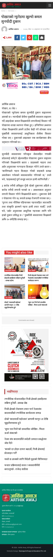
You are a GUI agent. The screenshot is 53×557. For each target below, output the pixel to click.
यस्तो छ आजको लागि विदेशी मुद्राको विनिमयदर (25, 459)
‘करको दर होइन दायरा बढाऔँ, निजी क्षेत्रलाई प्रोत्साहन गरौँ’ (24, 451)
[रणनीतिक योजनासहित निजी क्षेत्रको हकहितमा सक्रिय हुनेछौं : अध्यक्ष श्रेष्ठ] (14, 264)
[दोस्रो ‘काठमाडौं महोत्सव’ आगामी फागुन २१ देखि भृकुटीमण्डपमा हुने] (14, 291)
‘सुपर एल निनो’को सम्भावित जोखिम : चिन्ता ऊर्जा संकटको (24, 431)
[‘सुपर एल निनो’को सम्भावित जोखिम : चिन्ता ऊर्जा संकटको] (38, 291)
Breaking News (10, 270)
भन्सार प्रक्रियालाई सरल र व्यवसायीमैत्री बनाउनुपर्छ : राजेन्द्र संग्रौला (22, 467)
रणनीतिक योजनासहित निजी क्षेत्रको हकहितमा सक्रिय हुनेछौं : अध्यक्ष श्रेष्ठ (25, 401)
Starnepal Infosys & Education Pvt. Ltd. (32, 551)
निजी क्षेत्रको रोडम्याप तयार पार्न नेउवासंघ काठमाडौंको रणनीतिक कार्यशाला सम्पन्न (22, 411)
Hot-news (32, 270)
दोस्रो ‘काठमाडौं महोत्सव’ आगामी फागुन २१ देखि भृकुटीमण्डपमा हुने (26, 421)
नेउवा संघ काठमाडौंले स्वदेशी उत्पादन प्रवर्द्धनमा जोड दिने (25, 441)
